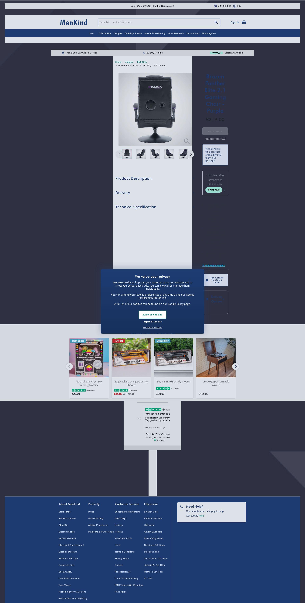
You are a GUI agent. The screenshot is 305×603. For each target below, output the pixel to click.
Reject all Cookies (152, 321)
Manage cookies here (152, 327)
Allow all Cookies (152, 314)
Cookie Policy (175, 304)
